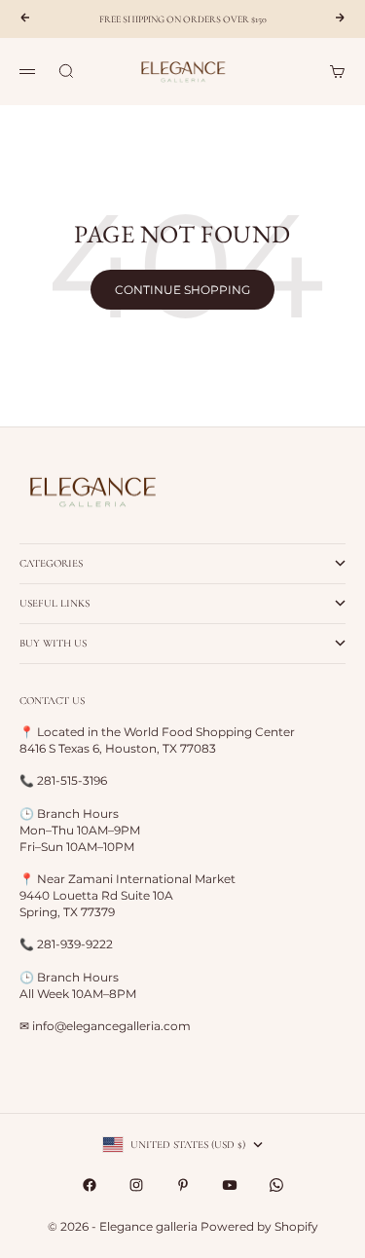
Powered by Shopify (259, 1226)
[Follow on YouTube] (229, 1185)
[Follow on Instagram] (136, 1185)
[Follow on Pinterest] (183, 1185)
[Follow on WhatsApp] (276, 1185)
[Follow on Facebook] (89, 1185)
